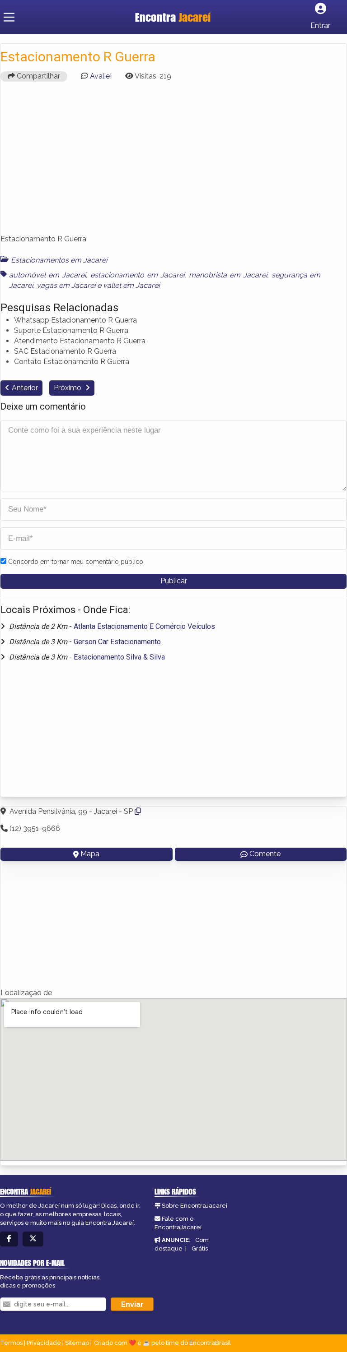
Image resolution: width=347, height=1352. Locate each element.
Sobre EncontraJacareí (194, 1205)
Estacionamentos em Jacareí (59, 260)
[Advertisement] (173, 162)
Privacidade (44, 1342)
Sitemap (77, 1342)
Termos (11, 1342)
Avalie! (101, 76)
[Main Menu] (9, 17)
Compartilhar (37, 76)
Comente (265, 853)
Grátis (200, 1248)
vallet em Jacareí (131, 285)
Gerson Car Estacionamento (117, 641)
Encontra (173, 17)
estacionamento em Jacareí (137, 275)
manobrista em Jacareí (228, 275)
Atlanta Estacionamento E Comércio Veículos (144, 626)
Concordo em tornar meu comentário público (75, 561)
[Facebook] (9, 1239)
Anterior (25, 387)
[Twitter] (33, 1239)
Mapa (89, 853)
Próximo (68, 387)
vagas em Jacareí (66, 285)
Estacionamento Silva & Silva (119, 657)
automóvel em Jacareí (47, 275)
